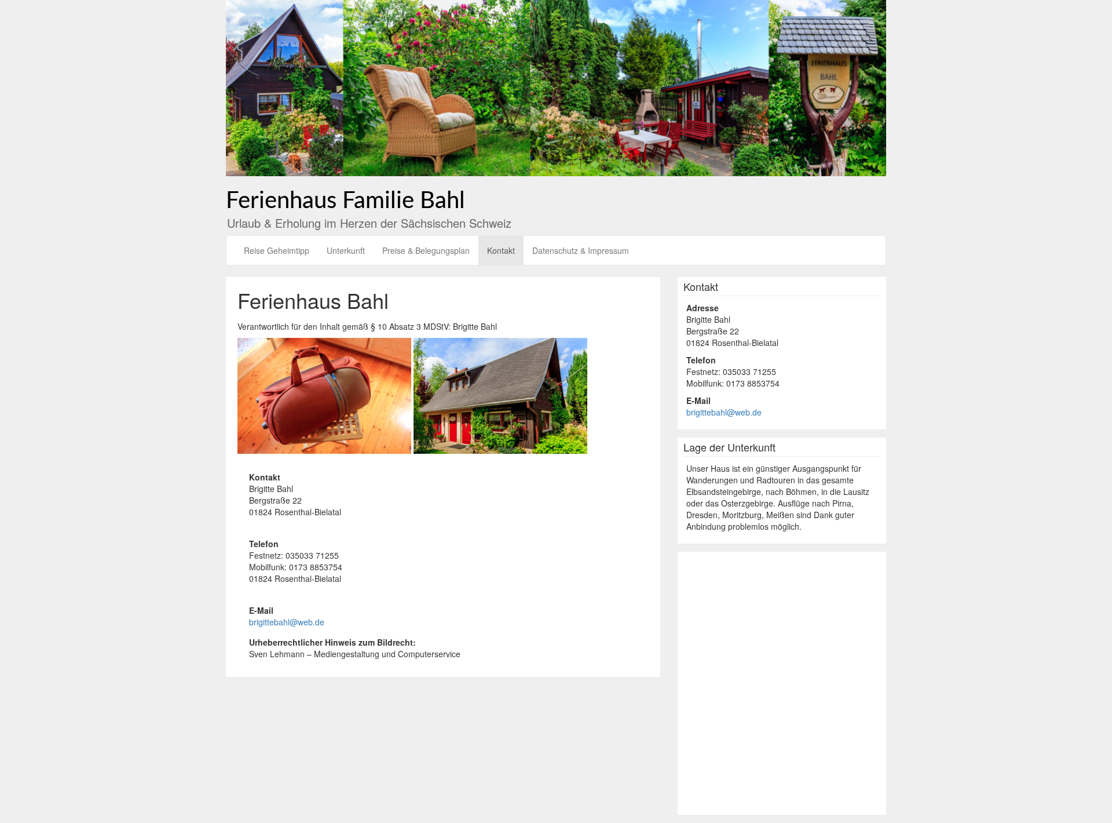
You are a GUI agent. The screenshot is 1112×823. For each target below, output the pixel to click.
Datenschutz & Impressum (580, 250)
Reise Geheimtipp (276, 250)
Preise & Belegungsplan (426, 250)
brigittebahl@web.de (286, 622)
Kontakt (501, 250)
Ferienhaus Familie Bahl (345, 201)
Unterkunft (346, 250)
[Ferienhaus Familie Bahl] (556, 87)
